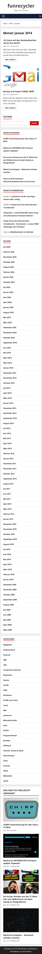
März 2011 (7, 509)
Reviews (6, 740)
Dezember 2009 (9, 584)
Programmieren (10, 735)
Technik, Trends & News (13, 750)
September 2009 (10, 599)
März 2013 (7, 398)
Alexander (8, 213)
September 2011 (10, 479)
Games (6, 680)
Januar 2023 (8, 292)
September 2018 (10, 342)
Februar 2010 (8, 574)
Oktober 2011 (9, 474)
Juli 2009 (6, 610)
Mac (5, 710)
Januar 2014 (8, 368)
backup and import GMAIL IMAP (21, 76)
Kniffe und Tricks (10, 700)
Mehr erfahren (11, 59)
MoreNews (14, 951)
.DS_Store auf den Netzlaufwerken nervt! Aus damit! (19, 41)
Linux (5, 705)
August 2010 (8, 544)
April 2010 (7, 564)
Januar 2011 (8, 519)
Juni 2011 (7, 494)
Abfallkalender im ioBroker (21, 232)
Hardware (7, 695)
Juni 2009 (7, 615)
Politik (6, 730)
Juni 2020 (7, 297)
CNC (5, 665)
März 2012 (7, 448)
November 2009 (9, 589)
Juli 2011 (6, 489)
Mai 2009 (7, 620)
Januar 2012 (8, 458)
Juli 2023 (6, 287)
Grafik (6, 685)
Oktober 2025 (9, 262)
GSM (5, 690)
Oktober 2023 (9, 282)
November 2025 (9, 257)
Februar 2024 (8, 272)
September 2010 (10, 539)
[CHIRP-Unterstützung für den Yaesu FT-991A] (21, 810)
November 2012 (9, 413)
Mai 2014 (7, 353)
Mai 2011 (7, 499)
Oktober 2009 (9, 594)
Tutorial (6, 766)
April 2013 (7, 393)
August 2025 (8, 267)
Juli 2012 (6, 428)
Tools (5, 761)
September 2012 (10, 418)
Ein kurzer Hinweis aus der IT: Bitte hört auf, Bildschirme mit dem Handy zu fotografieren (20, 160)
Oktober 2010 (9, 534)
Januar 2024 (8, 277)
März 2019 (7, 322)
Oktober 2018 (9, 337)
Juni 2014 (7, 348)
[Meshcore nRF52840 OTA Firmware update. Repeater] (21, 846)
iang (4, 46)
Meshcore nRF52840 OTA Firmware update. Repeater (19, 862)
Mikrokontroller (10, 720)
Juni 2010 (7, 554)
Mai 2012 (7, 438)
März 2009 (7, 630)
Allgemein (7, 645)
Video (5, 771)
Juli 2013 (6, 388)
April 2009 (7, 625)
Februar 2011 (8, 514)
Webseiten (7, 776)
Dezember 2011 (9, 463)
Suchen (7, 116)
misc (5, 725)
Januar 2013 (8, 403)
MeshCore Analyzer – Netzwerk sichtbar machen (18, 936)
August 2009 (8, 605)
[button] (3, 16)
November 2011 (9, 468)
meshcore (7, 715)
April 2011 (7, 504)
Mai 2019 (7, 317)
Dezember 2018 (9, 327)
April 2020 (7, 302)
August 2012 (8, 423)
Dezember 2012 (9, 408)
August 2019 (8, 312)
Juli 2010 (6, 549)
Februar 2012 (8, 453)
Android (6, 655)
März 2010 (7, 569)
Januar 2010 (8, 579)
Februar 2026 (8, 252)
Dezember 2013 (9, 373)
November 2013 (9, 378)
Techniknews (8, 755)
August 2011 (8, 484)
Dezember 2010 (9, 524)
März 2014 (7, 363)
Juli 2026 (6, 247)
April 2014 (7, 358)
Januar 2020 (8, 307)
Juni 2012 (7, 433)
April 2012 (7, 443)
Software (7, 745)
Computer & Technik (12, 670)
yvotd (5, 781)
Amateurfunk (9, 650)
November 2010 (9, 529)
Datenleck (7, 675)
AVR (5, 660)
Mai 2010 (7, 559)
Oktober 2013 (9, 383)
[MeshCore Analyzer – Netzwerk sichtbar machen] (21, 920)
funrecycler (21, 5)
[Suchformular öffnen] (40, 16)
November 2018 (9, 332)
